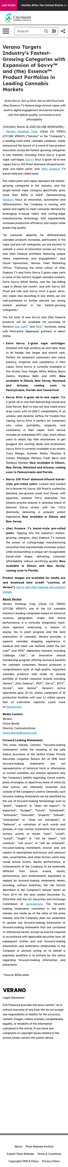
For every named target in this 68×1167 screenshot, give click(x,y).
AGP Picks (8, 5)
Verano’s (8, 199)
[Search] (46, 31)
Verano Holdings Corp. (22, 131)
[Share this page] (63, 31)
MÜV (39, 326)
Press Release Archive (39, 1146)
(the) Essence (50, 169)
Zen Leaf (21, 326)
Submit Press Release (20, 1153)
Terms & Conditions (49, 1153)
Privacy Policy (51, 1161)
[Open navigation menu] (6, 31)
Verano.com (13, 706)
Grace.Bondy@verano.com (20, 733)
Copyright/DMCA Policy (23, 1161)
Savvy (30, 159)
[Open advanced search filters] (54, 31)
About (18, 1146)
